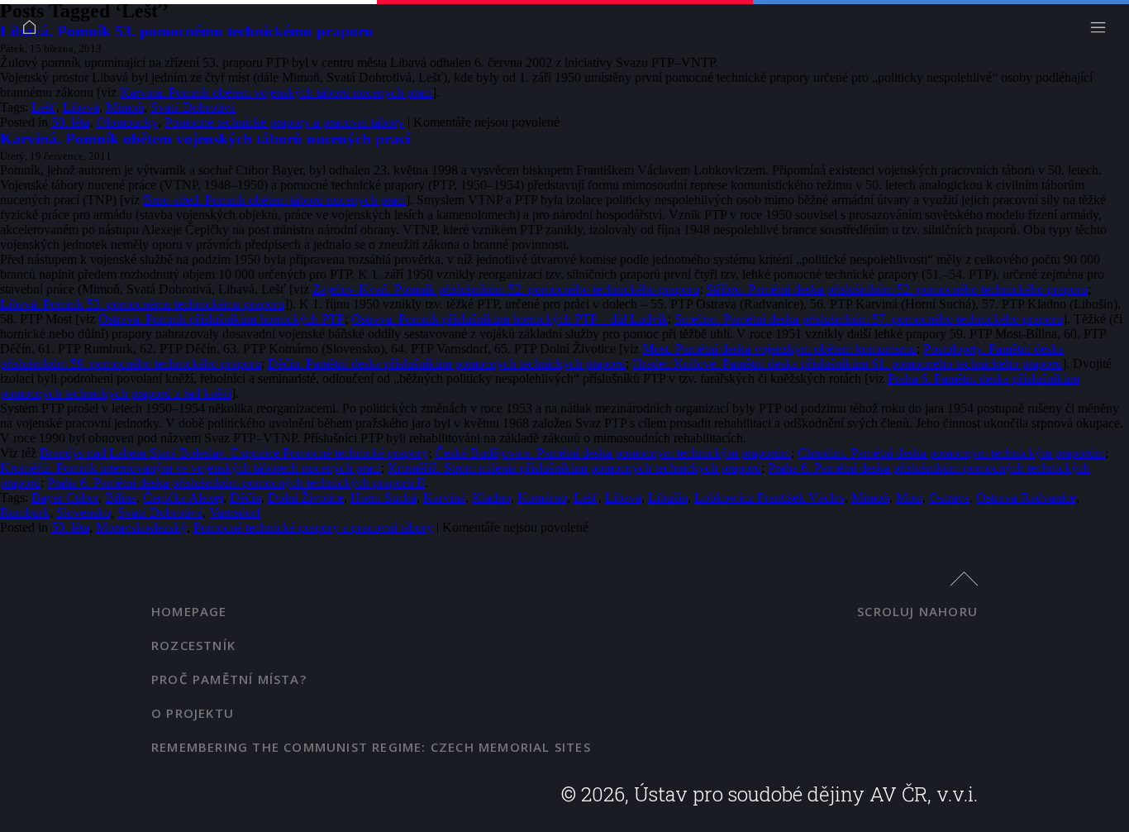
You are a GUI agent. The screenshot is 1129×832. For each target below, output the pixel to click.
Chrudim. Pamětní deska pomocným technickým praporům (951, 453)
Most (909, 497)
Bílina (120, 497)
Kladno (491, 497)
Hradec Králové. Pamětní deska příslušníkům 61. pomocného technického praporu (847, 363)
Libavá (81, 107)
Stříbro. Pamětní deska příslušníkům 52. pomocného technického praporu (897, 289)
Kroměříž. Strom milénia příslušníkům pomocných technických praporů (574, 468)
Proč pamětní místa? (229, 679)
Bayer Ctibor (64, 497)
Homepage (189, 611)
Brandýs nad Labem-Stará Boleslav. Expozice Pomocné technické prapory (234, 453)
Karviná (444, 497)
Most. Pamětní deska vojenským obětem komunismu (779, 349)
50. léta (70, 122)
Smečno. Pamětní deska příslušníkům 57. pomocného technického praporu (868, 319)
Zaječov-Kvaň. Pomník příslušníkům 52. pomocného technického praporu (505, 289)
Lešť (43, 107)
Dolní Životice (306, 497)
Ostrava (949, 497)
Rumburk (25, 512)
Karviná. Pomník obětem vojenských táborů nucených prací (276, 92)
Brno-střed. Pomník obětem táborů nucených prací (274, 200)
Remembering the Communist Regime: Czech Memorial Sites (371, 747)
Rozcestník (193, 645)
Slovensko (83, 512)
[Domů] (33, 31)
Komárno (542, 497)
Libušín (668, 497)
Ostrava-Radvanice (1026, 497)
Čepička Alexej (183, 497)
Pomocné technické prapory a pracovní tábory (284, 122)
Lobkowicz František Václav (769, 497)
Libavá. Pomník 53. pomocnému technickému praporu (187, 31)
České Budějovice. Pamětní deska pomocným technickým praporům (613, 453)
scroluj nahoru (917, 611)
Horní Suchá (383, 497)
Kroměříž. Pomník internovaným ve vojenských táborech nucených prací (190, 468)
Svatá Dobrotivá (193, 107)
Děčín (245, 497)
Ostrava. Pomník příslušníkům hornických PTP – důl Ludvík (509, 319)
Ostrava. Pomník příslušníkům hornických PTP (221, 319)
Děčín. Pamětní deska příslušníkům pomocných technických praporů (447, 363)
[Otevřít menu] (1102, 31)
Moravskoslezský (141, 527)
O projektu (192, 713)
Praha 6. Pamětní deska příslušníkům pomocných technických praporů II (236, 483)
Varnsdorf (234, 512)
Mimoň (125, 107)
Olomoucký (127, 122)
